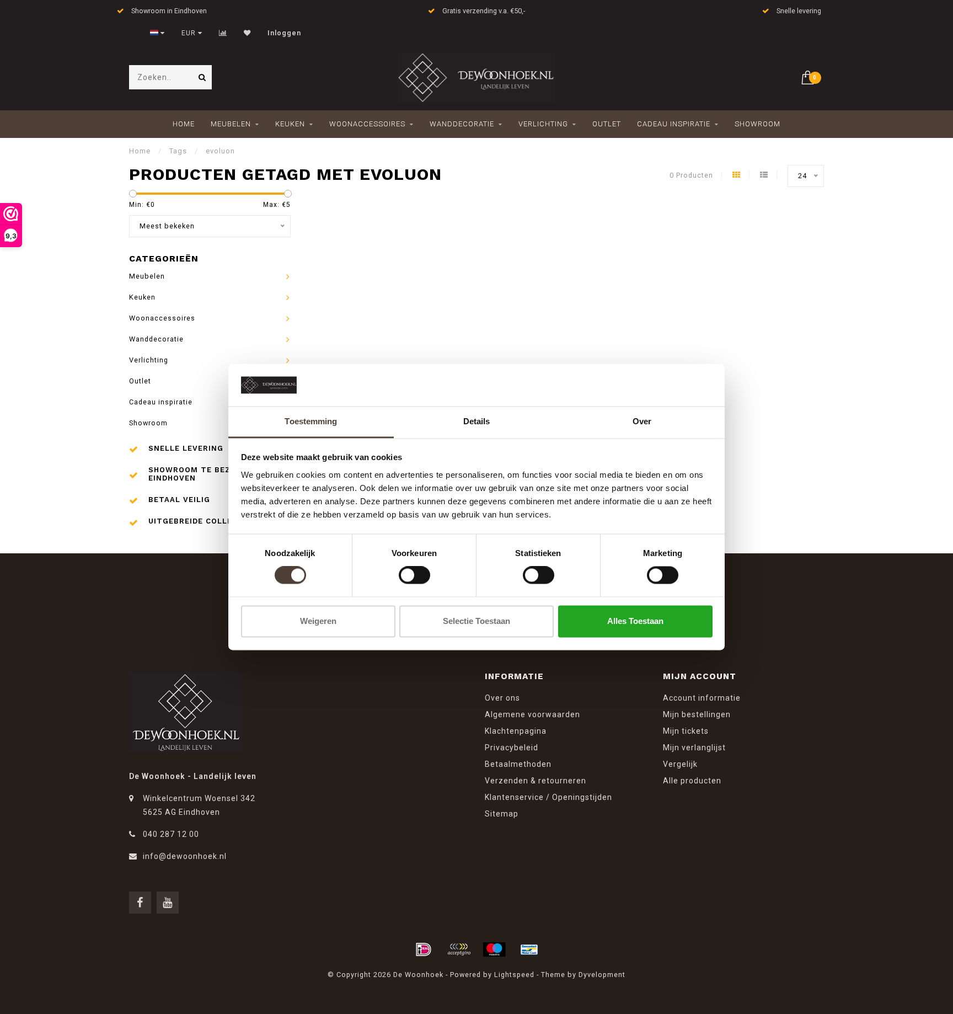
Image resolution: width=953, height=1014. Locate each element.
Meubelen (231, 124)
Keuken (290, 124)
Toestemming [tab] (311, 421)
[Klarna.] (459, 949)
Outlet (606, 124)
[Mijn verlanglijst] (247, 33)
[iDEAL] (423, 949)
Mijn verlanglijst (694, 747)
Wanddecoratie (462, 124)
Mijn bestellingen (697, 714)
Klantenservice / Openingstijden (548, 797)
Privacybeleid (511, 747)
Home (184, 124)
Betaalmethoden (518, 764)
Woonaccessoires (367, 124)
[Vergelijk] (223, 33)
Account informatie (702, 697)
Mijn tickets (686, 731)
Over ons (502, 697)
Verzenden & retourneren (535, 780)
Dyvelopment (602, 974)
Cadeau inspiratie (673, 124)
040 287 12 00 (171, 834)
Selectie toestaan (476, 621)
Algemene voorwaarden (532, 714)
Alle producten (692, 780)
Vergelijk (680, 764)
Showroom (757, 124)
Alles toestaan (635, 621)
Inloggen (284, 33)
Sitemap (501, 813)
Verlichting (543, 124)
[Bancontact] (529, 949)
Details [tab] (476, 421)
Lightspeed (514, 974)
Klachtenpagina (516, 731)
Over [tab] (642, 421)
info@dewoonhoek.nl (185, 856)
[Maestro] (494, 949)
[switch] (414, 575)
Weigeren (318, 621)
